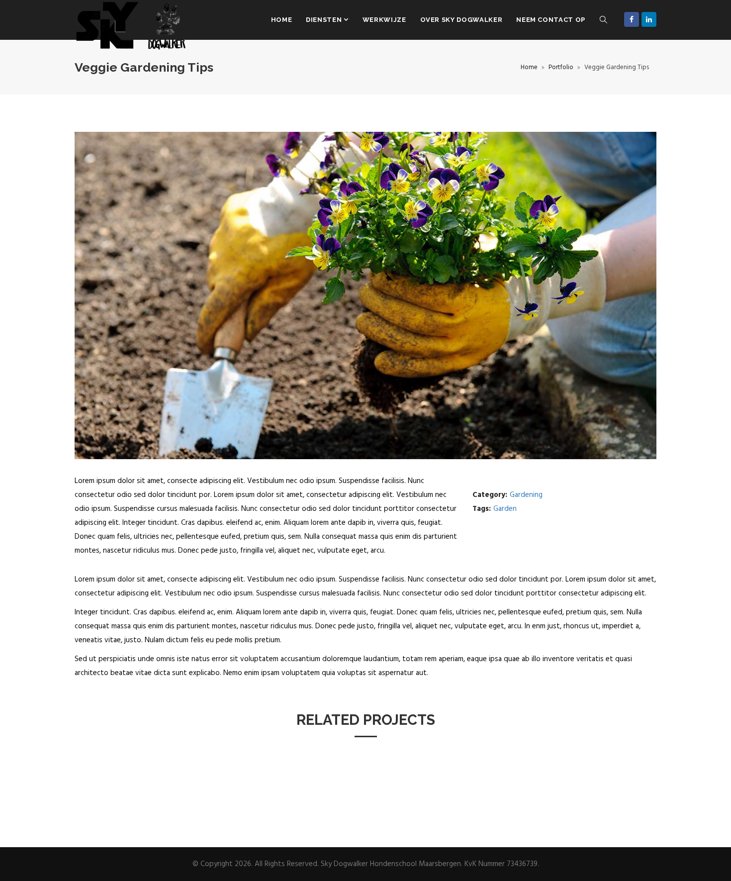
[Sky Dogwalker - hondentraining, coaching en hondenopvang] (131, 20)
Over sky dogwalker (461, 19)
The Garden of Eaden (118, 786)
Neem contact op (550, 19)
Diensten (325, 19)
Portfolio (560, 67)
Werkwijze (384, 19)
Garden (505, 509)
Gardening (526, 495)
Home (281, 19)
